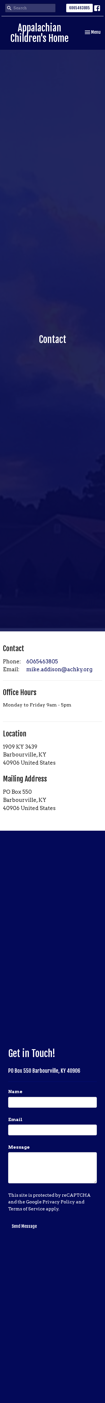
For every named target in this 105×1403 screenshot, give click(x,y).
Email (15, 1119)
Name (15, 1091)
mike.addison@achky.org (59, 669)
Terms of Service (26, 1209)
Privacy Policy (59, 1202)
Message (19, 1147)
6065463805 (79, 8)
